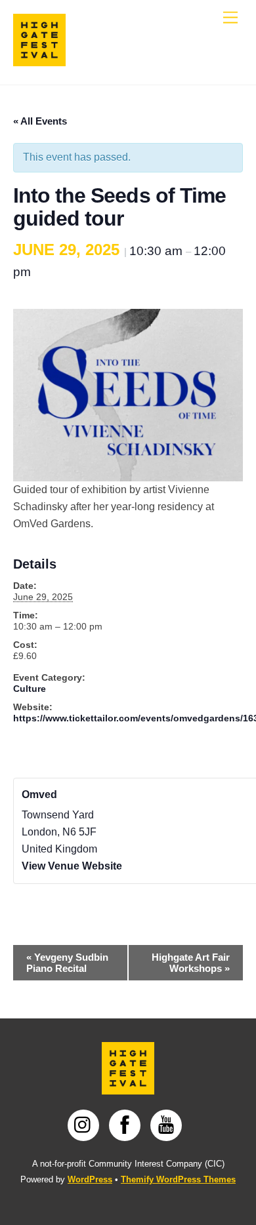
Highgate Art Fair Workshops (191, 963)
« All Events (40, 121)
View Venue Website (72, 866)
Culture (29, 688)
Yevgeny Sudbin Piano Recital (67, 963)
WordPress (90, 1179)
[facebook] (127, 1124)
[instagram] (86, 1124)
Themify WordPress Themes (178, 1179)
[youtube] (168, 1124)
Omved (39, 794)
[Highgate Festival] (39, 61)
